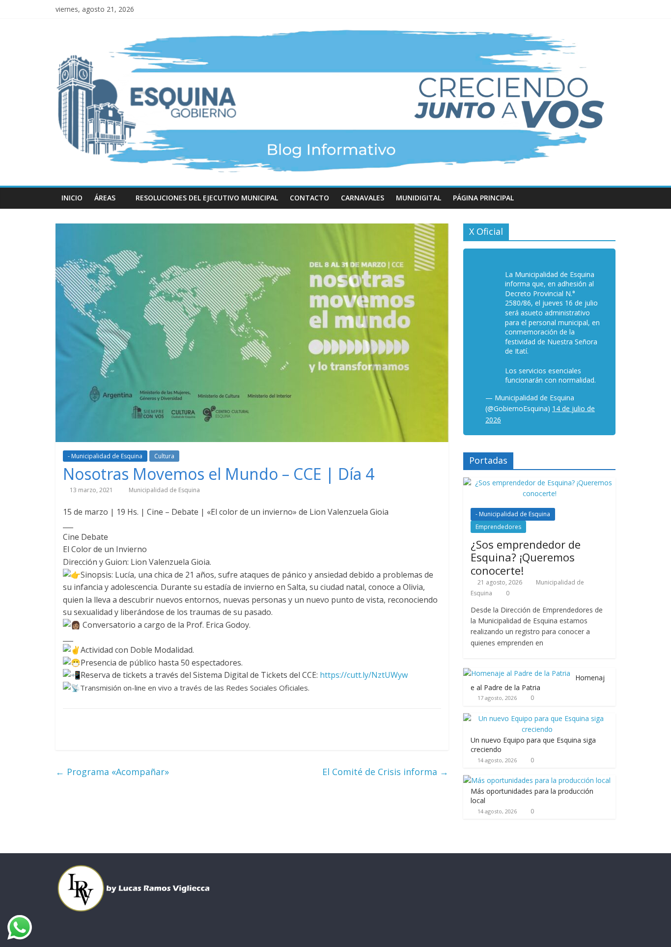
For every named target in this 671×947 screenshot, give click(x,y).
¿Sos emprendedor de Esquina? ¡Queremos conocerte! (526, 557)
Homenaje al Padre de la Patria (538, 682)
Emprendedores (498, 527)
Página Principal (483, 197)
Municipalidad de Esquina (164, 490)
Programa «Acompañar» (112, 772)
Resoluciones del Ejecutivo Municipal (207, 197)
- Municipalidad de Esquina (105, 456)
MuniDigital (418, 197)
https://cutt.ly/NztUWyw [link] (364, 674)
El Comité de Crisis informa (385, 772)
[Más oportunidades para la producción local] (537, 780)
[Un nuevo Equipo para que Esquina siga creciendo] (537, 718)
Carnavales (362, 197)
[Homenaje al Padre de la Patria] (516, 673)
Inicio (72, 197)
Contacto (309, 197)
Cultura (164, 456)
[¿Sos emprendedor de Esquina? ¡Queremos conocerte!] (539, 482)
